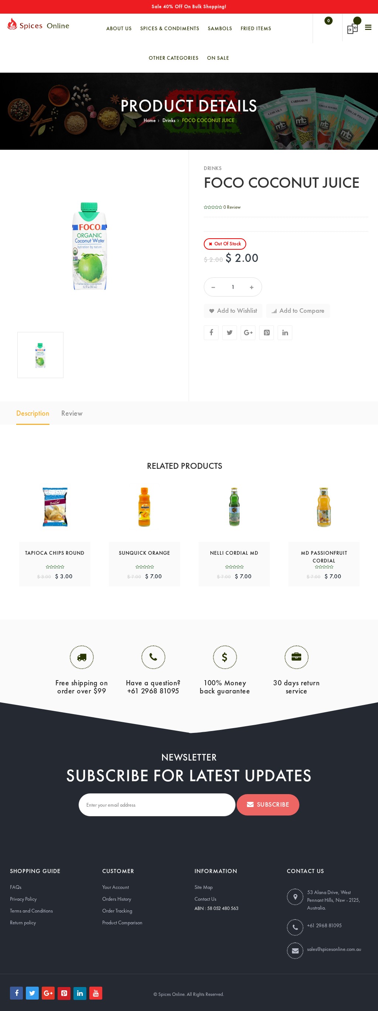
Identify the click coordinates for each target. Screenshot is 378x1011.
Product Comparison (122, 922)
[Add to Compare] (64, 503)
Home (150, 120)
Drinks (168, 120)
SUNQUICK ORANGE (144, 553)
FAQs (15, 887)
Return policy (23, 922)
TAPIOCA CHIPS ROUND (55, 553)
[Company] (368, 27)
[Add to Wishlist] (45, 503)
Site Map (204, 887)
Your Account (115, 887)
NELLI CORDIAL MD (234, 553)
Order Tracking (117, 910)
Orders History (116, 899)
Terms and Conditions (31, 910)
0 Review (232, 207)
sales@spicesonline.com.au (334, 949)
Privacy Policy (23, 899)
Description (32, 413)
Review (72, 413)
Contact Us (205, 899)
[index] (38, 23)
